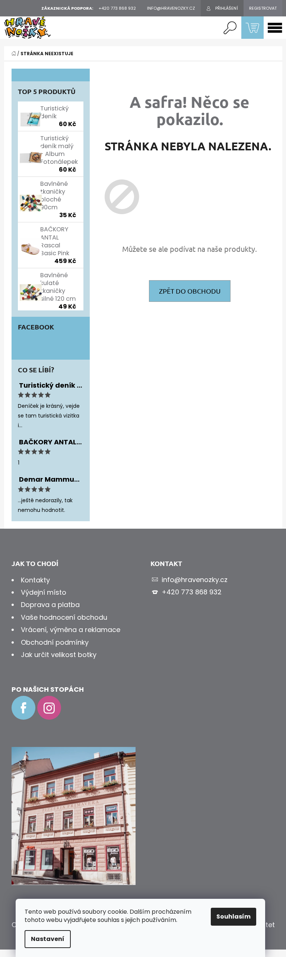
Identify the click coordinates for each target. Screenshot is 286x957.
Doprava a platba (50, 604)
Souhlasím (233, 916)
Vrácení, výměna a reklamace (70, 629)
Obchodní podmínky (55, 642)
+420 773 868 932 (192, 592)
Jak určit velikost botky (58, 654)
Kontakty (35, 580)
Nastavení (47, 939)
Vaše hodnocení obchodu (64, 617)
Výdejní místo (43, 592)
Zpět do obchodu (189, 291)
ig (49, 708)
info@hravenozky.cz (195, 579)
